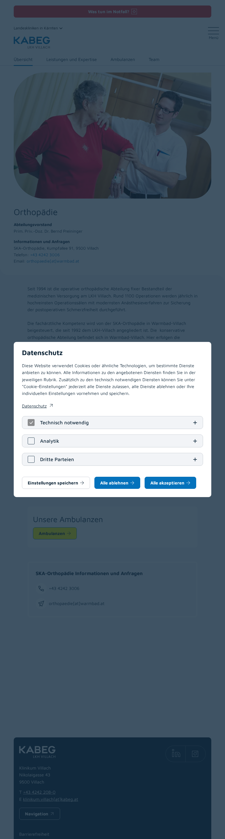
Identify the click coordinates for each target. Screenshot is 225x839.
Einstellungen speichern (53, 482)
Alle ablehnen (114, 482)
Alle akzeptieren (167, 482)
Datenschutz (37, 406)
